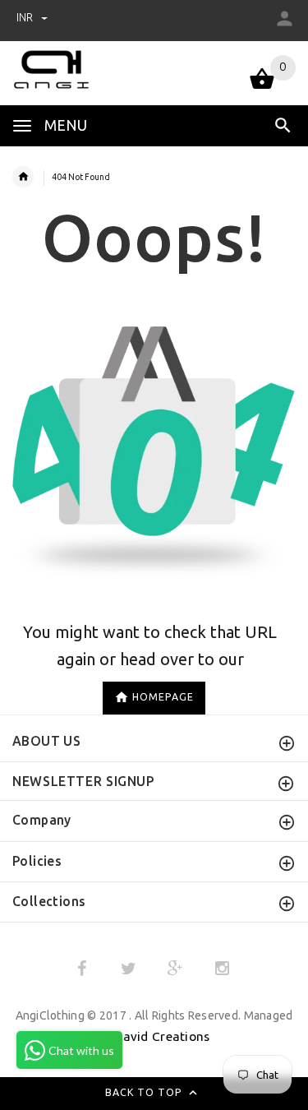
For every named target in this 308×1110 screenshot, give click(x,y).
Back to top (145, 1093)
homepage (163, 696)
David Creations (161, 1036)
